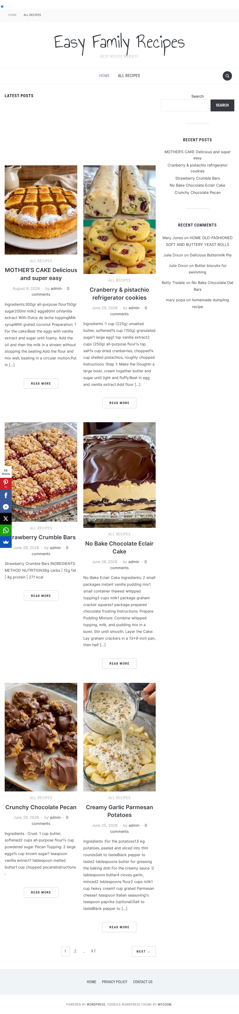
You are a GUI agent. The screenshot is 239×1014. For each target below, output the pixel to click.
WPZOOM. (165, 1004)
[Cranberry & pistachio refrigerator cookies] (119, 219)
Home (12, 15)
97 (93, 951)
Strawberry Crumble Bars (41, 537)
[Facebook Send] (6, 507)
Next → (144, 951)
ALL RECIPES (32, 15)
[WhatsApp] (6, 530)
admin (56, 288)
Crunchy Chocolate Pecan (41, 807)
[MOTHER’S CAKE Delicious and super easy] (41, 209)
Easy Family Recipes (119, 41)
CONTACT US (142, 982)
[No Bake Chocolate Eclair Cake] (119, 474)
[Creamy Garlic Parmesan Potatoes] (119, 736)
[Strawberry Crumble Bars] (41, 471)
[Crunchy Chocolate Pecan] (41, 736)
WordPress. (96, 1004)
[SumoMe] (6, 542)
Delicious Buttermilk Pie (211, 255)
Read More (41, 383)
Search (197, 96)
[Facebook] (6, 495)
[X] (6, 519)
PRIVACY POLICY (114, 982)
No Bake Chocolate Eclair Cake (197, 185)
